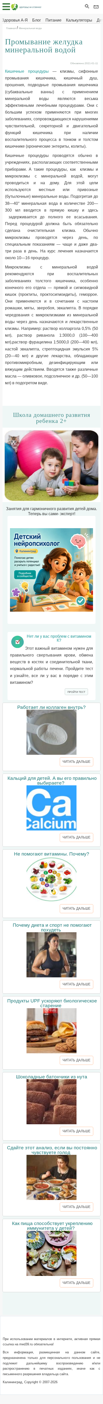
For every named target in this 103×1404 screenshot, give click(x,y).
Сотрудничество (78, 1329)
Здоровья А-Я (15, 20)
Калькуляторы (79, 20)
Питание (54, 20)
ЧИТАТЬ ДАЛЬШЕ (76, 762)
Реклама (52, 1335)
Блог (36, 20)
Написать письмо (43, 1329)
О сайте (17, 1329)
